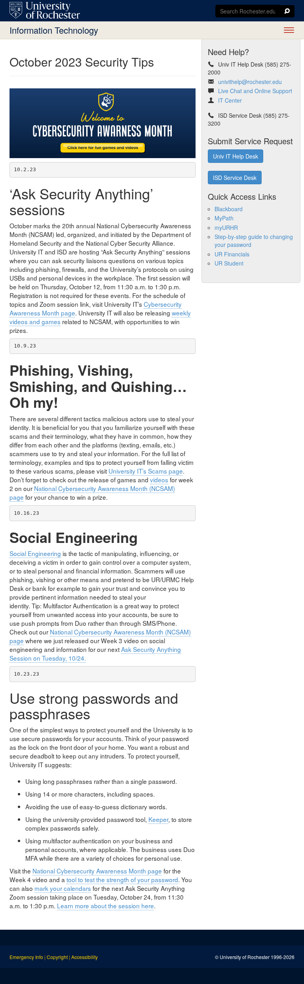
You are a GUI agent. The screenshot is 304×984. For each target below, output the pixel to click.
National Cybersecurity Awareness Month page (97, 870)
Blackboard (229, 209)
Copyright (57, 956)
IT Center (230, 100)
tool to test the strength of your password (122, 879)
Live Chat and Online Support (255, 91)
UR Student (229, 263)
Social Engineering (35, 553)
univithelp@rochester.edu (250, 82)
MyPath (224, 218)
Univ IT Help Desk (235, 156)
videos (159, 479)
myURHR (226, 227)
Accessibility (84, 956)
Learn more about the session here (105, 905)
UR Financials (232, 254)
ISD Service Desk (234, 178)
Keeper (158, 819)
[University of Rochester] (45, 10)
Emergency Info (26, 956)
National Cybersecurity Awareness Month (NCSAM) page (92, 492)
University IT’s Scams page (145, 470)
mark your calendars (62, 888)
